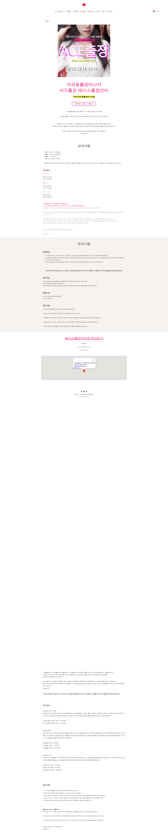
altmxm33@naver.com (84, 347)
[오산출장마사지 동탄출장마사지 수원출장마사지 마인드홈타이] (81, 391)
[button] (61, 11)
